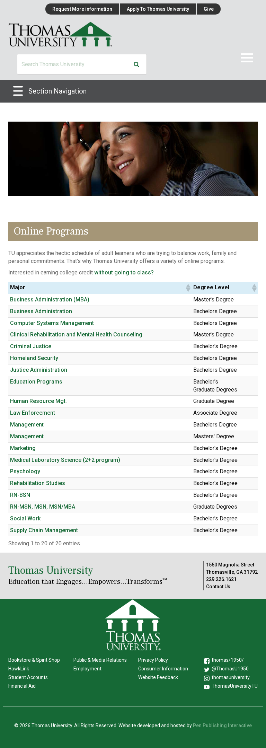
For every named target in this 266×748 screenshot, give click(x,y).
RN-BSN (20, 495)
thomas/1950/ (228, 660)
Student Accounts (28, 677)
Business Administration (41, 311)
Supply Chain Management (44, 530)
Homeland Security (34, 358)
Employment (87, 668)
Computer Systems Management (52, 323)
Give (209, 9)
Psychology (25, 471)
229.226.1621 (221, 579)
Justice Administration (38, 370)
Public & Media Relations (100, 660)
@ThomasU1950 (230, 668)
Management (27, 424)
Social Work (25, 518)
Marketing (23, 448)
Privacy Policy (153, 660)
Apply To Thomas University (158, 9)
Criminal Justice (30, 346)
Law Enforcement (32, 413)
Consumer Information (163, 668)
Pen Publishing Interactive (222, 725)
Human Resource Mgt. (38, 401)
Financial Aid (22, 686)
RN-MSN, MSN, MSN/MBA (42, 506)
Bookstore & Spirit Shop (34, 660)
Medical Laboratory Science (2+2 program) (65, 460)
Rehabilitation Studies (37, 483)
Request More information (82, 9)
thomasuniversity (231, 677)
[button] (188, 288)
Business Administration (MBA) (49, 299)
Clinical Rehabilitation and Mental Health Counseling (76, 334)
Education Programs (36, 381)
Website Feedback (158, 677)
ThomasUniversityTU (235, 686)
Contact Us (218, 586)
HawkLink (18, 668)
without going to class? (124, 272)
